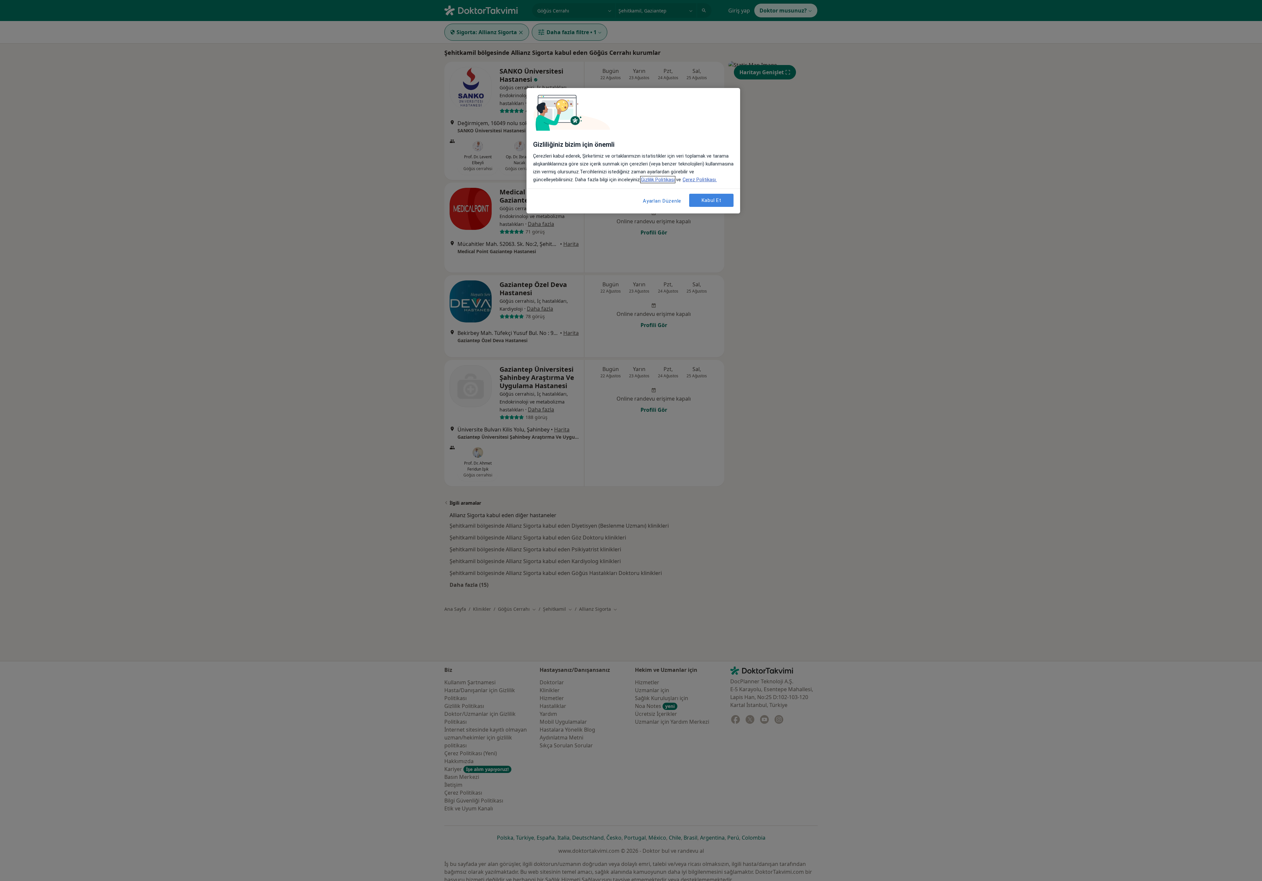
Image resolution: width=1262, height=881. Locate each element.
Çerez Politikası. (700, 180)
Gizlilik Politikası (658, 180)
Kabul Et (711, 200)
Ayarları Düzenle (662, 201)
